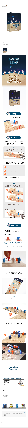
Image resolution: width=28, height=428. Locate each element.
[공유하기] (4, 393)
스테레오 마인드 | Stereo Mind (5, 396)
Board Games (4, 395)
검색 (5, 423)
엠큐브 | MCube (4, 398)
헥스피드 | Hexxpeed (4, 397)
